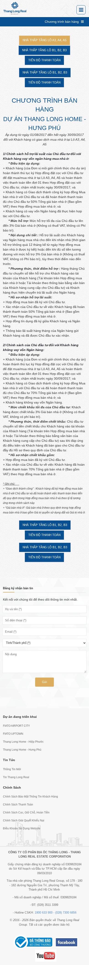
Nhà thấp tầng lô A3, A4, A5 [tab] (44, 40)
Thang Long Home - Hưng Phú (22, 749)
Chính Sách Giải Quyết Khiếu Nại (23, 820)
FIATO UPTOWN (13, 733)
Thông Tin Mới (12, 769)
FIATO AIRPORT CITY (16, 725)
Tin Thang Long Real (16, 777)
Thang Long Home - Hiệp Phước (23, 741)
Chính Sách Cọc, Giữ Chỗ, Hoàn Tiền (26, 812)
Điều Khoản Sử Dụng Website (21, 828)
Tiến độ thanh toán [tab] (44, 60)
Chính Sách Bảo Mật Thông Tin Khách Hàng (30, 796)
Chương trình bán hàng (62, 21)
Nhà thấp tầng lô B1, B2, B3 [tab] (44, 50)
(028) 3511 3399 (47, 905)
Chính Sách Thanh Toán (18, 804)
